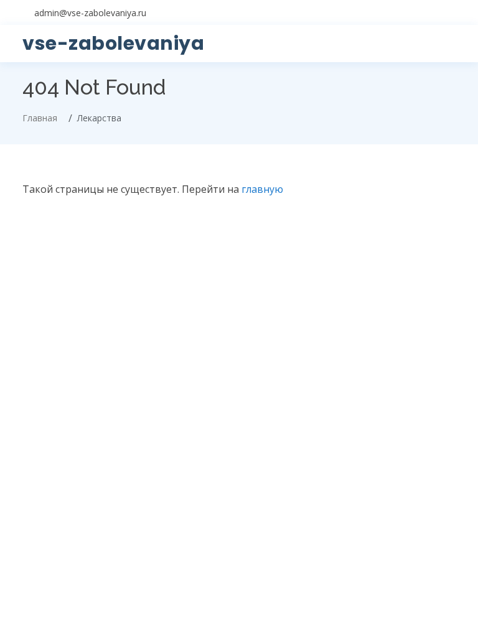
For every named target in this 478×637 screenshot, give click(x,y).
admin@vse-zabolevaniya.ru (90, 13)
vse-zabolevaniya (113, 43)
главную (262, 189)
